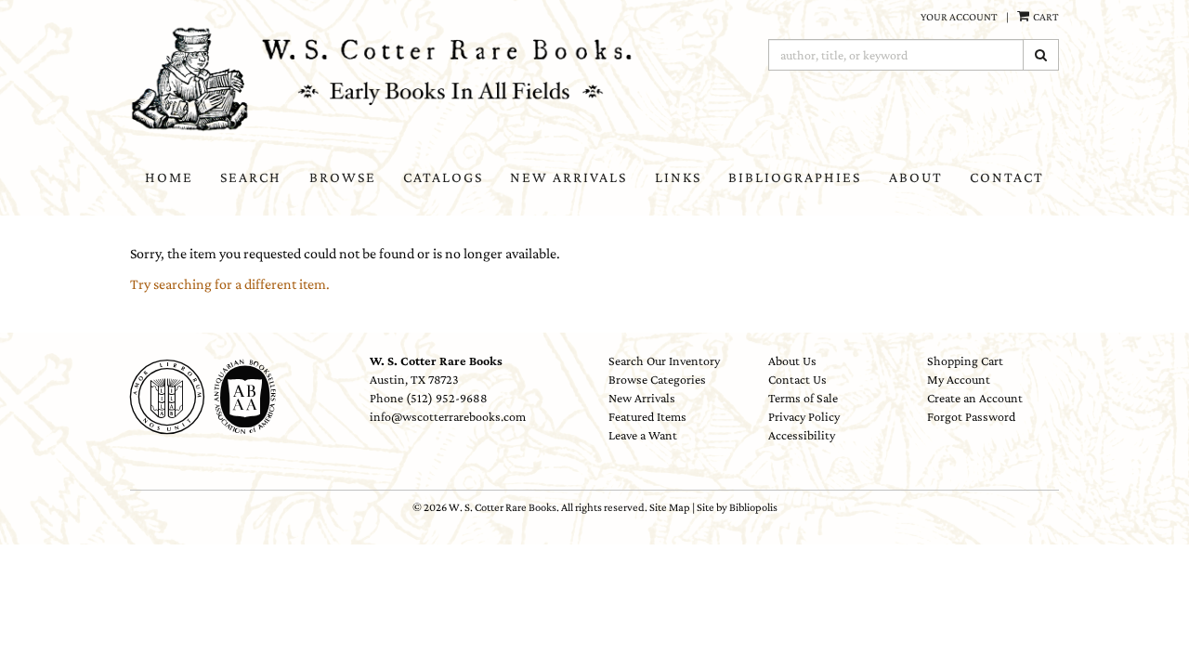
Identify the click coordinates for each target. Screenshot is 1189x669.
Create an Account (975, 397)
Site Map (669, 507)
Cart (1045, 16)
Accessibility (801, 434)
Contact (1007, 177)
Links (678, 177)
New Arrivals (568, 177)
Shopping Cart (965, 360)
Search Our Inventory (664, 360)
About (916, 177)
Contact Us (797, 379)
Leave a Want (642, 434)
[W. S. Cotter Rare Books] (395, 79)
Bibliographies (794, 177)
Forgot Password (971, 416)
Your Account (959, 16)
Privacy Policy (804, 416)
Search (250, 177)
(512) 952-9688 (447, 397)
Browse (342, 177)
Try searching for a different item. (230, 284)
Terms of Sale (803, 397)
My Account (958, 379)
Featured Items (647, 416)
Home (169, 177)
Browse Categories (657, 379)
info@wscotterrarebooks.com (448, 416)
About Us (792, 360)
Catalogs (443, 177)
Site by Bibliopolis (737, 507)
